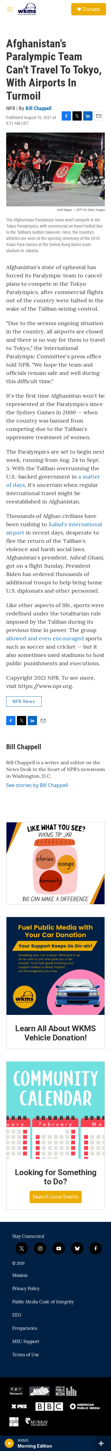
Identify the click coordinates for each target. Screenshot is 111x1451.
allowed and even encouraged (45, 638)
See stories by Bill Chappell (37, 785)
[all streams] (103, 1443)
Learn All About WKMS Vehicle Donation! (55, 1033)
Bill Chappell (38, 108)
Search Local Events (56, 1196)
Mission (20, 1275)
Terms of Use (25, 1355)
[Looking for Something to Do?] (55, 1110)
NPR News (24, 701)
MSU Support (25, 1341)
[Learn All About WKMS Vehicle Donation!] (55, 966)
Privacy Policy (25, 1288)
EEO (16, 1315)
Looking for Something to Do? (56, 1177)
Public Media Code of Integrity (43, 1302)
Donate (91, 9)
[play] (9, 1443)
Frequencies (24, 1328)
